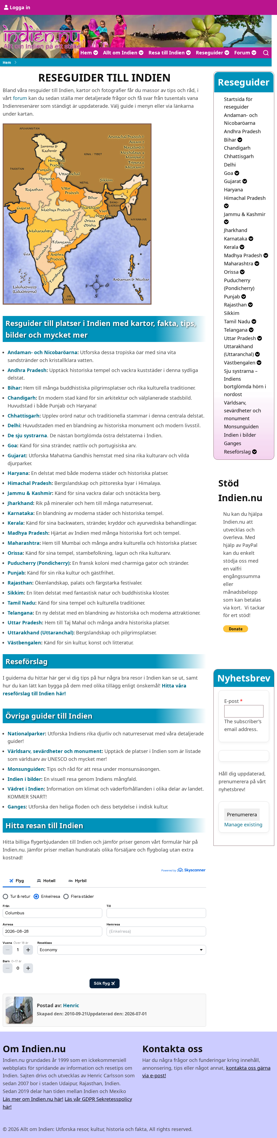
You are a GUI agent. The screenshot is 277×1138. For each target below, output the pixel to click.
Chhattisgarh (239, 156)
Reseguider (210, 52)
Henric (71, 1005)
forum (20, 98)
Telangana (236, 330)
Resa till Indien (167, 52)
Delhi (230, 164)
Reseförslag (238, 451)
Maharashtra (239, 263)
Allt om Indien (121, 52)
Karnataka (236, 238)
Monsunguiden (241, 426)
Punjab (232, 296)
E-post (231, 701)
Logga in (20, 7)
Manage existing (243, 824)
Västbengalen (240, 362)
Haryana (233, 189)
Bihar (231, 139)
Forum (243, 52)
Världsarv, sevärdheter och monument (242, 410)
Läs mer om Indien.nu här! (33, 1099)
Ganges (232, 443)
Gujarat (233, 181)
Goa (229, 173)
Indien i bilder (240, 435)
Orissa (232, 272)
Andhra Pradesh (242, 131)
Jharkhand (235, 230)
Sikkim (231, 313)
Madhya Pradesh (243, 255)
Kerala (232, 247)
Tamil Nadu (238, 321)
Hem (86, 52)
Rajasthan (236, 304)
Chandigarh (237, 148)
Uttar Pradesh (240, 338)
